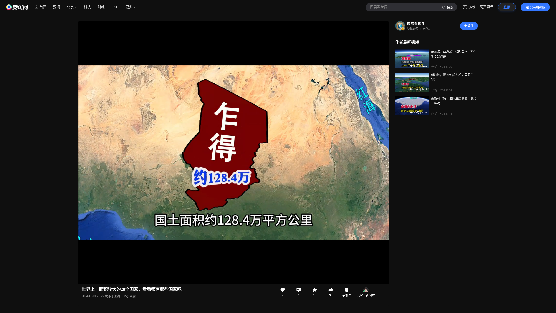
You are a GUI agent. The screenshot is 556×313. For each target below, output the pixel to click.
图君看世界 (416, 23)
